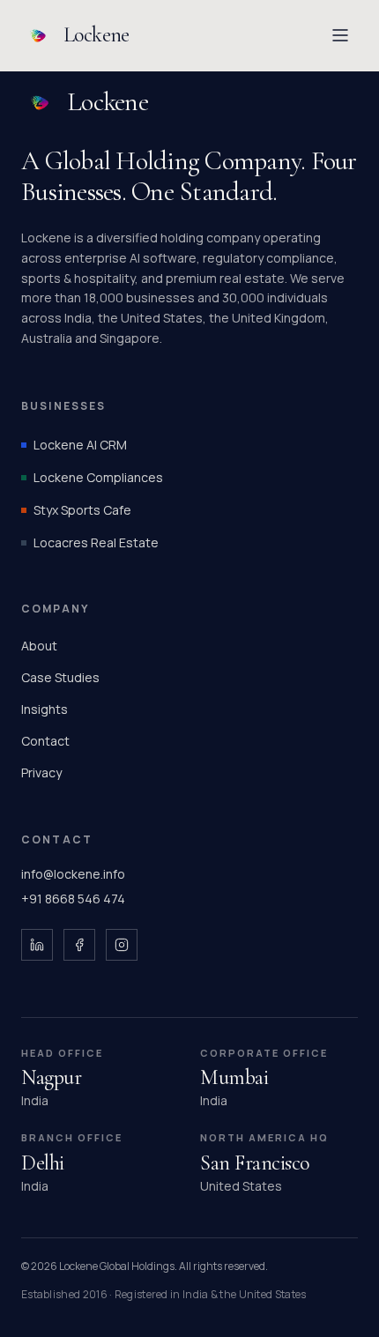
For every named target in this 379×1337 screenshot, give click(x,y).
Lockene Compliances (98, 477)
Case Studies (60, 677)
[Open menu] (340, 35)
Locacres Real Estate (96, 542)
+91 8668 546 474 (73, 898)
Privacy (41, 772)
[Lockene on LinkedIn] (37, 945)
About (39, 645)
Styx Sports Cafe (82, 509)
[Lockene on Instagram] (121, 945)
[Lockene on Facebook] (79, 945)
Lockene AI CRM (80, 444)
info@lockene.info (73, 873)
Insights (44, 709)
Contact (45, 740)
